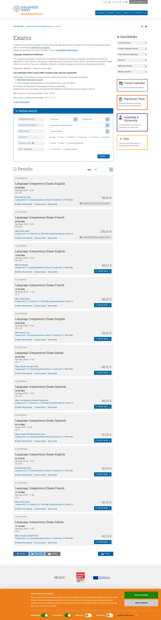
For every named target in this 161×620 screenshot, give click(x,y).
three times (83, 137)
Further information (21, 102)
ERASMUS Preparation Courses (30, 80)
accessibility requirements (66, 50)
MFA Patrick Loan (22, 333)
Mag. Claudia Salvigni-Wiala (27, 366)
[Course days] (40, 204)
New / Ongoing (25, 149)
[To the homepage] (28, 10)
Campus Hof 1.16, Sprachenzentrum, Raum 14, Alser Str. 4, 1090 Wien (44, 200)
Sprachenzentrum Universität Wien (40, 26)
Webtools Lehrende (125, 66)
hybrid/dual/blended (75, 143)
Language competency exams (61, 125)
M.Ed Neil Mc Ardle (23, 197)
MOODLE (121, 60)
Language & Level (27, 119)
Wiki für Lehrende (124, 72)
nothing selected (57, 131)
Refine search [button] (27, 111)
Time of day (24, 131)
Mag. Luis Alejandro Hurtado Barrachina (31, 400)
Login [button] (105, 2)
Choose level (87, 119)
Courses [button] (101, 13)
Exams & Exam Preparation (128, 54)
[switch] (67, 615)
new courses (56, 149)
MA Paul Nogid (21, 265)
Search (102, 156)
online (53, 143)
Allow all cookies (141, 595)
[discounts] (52, 204)
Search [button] (115, 2)
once (62, 137)
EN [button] (124, 2)
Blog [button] (118, 13)
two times (71, 137)
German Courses (124, 43)
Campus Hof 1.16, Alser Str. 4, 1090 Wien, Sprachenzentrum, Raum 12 (44, 301)
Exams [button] (110, 13)
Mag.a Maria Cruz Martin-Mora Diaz (30, 434)
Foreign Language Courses (128, 49)
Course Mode (25, 143)
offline (62, 143)
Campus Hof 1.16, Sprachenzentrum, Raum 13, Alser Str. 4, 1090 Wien (44, 369)
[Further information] (23, 204)
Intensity (23, 137)
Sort (89, 170)
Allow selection (141, 603)
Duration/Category (28, 125)
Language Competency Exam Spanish (40, 386)
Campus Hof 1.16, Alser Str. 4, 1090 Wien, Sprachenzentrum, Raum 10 (44, 234)
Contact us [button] (140, 13)
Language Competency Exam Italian (39, 353)
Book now (103, 271)
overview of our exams (40, 47)
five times (105, 137)
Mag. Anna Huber (22, 231)
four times (94, 137)
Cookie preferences (125, 615)
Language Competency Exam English (40, 183)
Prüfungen (54, 119)
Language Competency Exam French (39, 217)
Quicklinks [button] (136, 1)
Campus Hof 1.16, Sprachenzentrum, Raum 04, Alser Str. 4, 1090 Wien (44, 437)
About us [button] (128, 13)
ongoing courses (71, 149)
